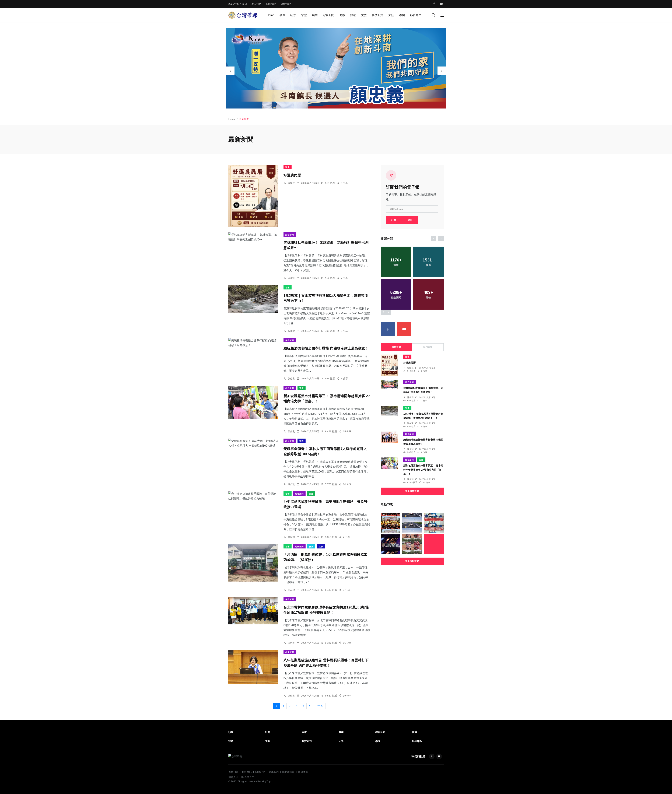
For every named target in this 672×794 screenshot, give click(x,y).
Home (270, 15)
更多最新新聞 (412, 491)
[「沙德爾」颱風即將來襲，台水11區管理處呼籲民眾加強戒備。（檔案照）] (253, 563)
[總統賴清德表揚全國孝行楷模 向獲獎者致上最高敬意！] (253, 343)
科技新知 (377, 15)
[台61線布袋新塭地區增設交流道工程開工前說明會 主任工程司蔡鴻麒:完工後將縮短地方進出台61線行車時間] (412, 522)
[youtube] (441, 3)
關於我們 (271, 3)
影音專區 (415, 15)
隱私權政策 (288, 772)
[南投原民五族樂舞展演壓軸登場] (390, 544)
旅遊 (353, 15)
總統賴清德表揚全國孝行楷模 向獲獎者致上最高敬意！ (326, 348)
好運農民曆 (292, 175)
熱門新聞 (427, 347)
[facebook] (434, 3)
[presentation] (230, 71)
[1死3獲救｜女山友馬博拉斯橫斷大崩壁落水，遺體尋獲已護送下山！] (253, 299)
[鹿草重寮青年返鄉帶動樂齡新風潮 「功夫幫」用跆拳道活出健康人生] (390, 522)
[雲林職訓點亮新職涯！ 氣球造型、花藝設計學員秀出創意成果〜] (253, 237)
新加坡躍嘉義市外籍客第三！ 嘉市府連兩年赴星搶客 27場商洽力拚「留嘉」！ (423, 469)
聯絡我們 (286, 3)
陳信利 (291, 278)
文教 (364, 15)
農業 (315, 15)
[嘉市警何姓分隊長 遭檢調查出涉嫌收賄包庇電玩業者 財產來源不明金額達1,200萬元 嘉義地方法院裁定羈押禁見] (434, 544)
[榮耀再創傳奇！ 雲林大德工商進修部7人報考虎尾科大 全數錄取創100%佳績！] (253, 443)
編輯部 (291, 183)
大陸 (391, 15)
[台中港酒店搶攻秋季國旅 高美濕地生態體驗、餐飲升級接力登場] (253, 496)
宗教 (304, 15)
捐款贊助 (247, 772)
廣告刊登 (256, 3)
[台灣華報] (243, 14)
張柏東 (291, 331)
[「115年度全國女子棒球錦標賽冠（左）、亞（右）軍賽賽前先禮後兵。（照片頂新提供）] (412, 544)
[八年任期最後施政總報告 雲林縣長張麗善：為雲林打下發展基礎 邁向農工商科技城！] (253, 667)
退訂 (410, 220)
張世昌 (291, 537)
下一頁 (319, 706)
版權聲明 (303, 772)
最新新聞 (396, 347)
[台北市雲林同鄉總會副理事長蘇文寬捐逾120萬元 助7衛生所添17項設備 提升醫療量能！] (253, 610)
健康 (342, 15)
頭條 (282, 15)
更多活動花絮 (412, 561)
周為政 (291, 590)
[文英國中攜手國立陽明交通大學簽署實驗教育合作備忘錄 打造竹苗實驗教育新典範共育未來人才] (434, 522)
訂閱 (393, 220)
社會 (293, 15)
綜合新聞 (328, 15)
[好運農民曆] (253, 196)
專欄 (402, 15)
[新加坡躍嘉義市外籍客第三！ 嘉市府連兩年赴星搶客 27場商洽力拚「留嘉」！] (253, 402)
